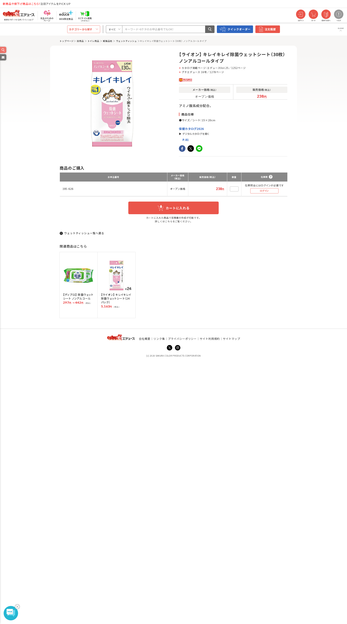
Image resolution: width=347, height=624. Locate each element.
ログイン (264, 190)
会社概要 (144, 339)
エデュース (12, 4)
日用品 (80, 40)
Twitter (169, 347)
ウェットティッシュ (126, 40)
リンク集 (159, 339)
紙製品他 (107, 40)
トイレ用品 (93, 40)
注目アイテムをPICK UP (37, 4)
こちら (169, 221)
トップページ (67, 40)
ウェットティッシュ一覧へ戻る (84, 233)
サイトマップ (231, 339)
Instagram (177, 347)
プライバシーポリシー (182, 339)
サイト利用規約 (210, 339)
